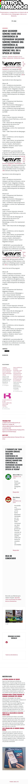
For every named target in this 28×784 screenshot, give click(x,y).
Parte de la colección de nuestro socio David (12, 714)
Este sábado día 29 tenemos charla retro (13, 729)
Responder (16, 492)
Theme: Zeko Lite (14, 781)
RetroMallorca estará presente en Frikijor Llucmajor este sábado (13, 695)
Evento (22, 58)
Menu (15, 21)
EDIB (19, 69)
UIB (23, 74)
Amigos (4, 58)
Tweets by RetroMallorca (11, 654)
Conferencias (17, 58)
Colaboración (10, 58)
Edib (8, 259)
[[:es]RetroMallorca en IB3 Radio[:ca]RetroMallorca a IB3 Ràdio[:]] (7, 395)
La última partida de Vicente (11, 679)
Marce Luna (18, 56)
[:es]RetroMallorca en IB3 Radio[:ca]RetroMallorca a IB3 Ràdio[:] (7, 403)
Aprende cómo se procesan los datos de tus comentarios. (13, 599)
